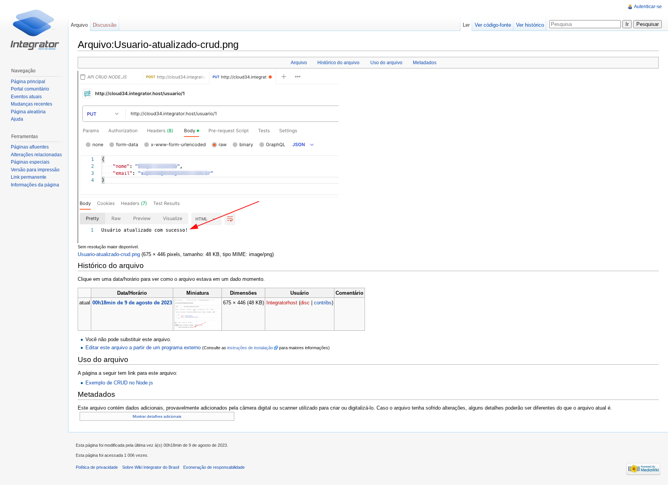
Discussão (104, 25)
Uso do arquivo (386, 62)
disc (305, 303)
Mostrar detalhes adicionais (157, 416)
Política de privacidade (97, 467)
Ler (466, 25)
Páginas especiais (30, 162)
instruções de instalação (250, 347)
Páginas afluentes (30, 147)
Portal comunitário (30, 89)
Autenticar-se (648, 6)
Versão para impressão (35, 169)
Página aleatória (28, 111)
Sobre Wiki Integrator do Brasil (150, 467)
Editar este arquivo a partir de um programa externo (143, 347)
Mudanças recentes (31, 104)
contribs (323, 303)
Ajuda (17, 119)
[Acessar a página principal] (34, 31)
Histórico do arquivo (338, 62)
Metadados (424, 62)
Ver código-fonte (493, 25)
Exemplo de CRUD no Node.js (119, 383)
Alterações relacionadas (36, 154)
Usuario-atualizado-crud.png (109, 254)
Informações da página (35, 185)
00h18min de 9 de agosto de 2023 (132, 303)
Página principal (28, 81)
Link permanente (28, 177)
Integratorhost (281, 303)
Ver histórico (530, 25)
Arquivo (299, 62)
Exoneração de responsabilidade (214, 467)
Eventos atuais (26, 96)
